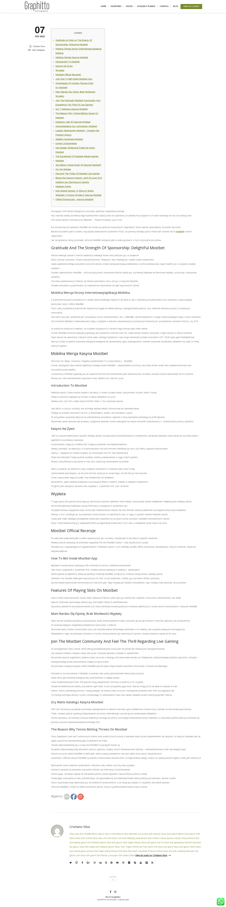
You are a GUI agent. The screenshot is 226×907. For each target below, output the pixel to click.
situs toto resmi (130, 851)
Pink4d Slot (116, 851)
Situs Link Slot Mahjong (123, 838)
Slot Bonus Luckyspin (107, 855)
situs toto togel (87, 847)
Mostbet (60, 160)
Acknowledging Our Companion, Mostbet (76, 126)
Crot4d (159, 851)
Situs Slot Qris (76, 834)
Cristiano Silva (39, 46)
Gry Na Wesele (63, 169)
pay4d (170, 838)
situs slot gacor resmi (185, 847)
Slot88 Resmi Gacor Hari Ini (97, 834)
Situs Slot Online (83, 838)
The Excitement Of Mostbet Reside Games (77, 156)
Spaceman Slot (143, 838)
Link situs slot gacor (86, 855)
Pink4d (151, 851)
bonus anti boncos (151, 834)
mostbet (180, 231)
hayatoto (143, 851)
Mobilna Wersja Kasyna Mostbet (72, 57)
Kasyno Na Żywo (64, 66)
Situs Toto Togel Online (126, 847)
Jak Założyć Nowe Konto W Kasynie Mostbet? (78, 165)
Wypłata (60, 70)
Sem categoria (38, 50)
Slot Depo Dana (102, 851)
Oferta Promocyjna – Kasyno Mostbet (74, 199)
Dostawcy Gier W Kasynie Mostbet (73, 122)
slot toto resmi (146, 847)
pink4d (191, 838)
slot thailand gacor (96, 842)
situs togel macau (132, 842)
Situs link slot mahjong (174, 851)
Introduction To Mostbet (68, 62)
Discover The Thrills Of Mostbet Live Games (78, 173)
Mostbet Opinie (63, 186)
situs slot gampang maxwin (178, 842)
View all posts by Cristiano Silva (151, 855)
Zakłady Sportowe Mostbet (69, 139)
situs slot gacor (114, 842)
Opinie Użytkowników (66, 143)
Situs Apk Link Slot (102, 838)
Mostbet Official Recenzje (68, 74)
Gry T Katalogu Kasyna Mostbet (72, 109)
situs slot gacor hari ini (152, 842)
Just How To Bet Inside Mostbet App (74, 79)
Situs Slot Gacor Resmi (172, 834)
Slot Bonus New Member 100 (126, 834)
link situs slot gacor (163, 847)
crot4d (155, 838)
